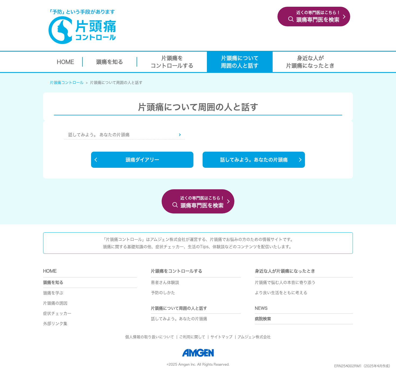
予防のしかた (163, 293)
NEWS (261, 308)
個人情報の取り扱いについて (149, 337)
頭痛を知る (53, 282)
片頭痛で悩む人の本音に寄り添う (285, 282)
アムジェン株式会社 (254, 337)
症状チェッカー (57, 313)
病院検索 (263, 319)
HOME (50, 271)
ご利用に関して (192, 337)
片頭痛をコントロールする (176, 271)
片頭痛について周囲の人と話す (116, 82)
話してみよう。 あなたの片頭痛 (99, 135)
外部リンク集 (55, 324)
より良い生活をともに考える (281, 293)
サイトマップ (221, 337)
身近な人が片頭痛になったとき (285, 271)
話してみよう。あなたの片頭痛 (179, 319)
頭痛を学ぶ (53, 293)
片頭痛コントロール (67, 82)
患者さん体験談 (165, 282)
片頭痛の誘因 (55, 303)
